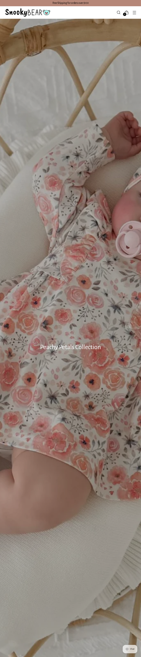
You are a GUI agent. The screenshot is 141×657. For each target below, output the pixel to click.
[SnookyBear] (27, 12)
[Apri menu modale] (134, 12)
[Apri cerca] (118, 12)
